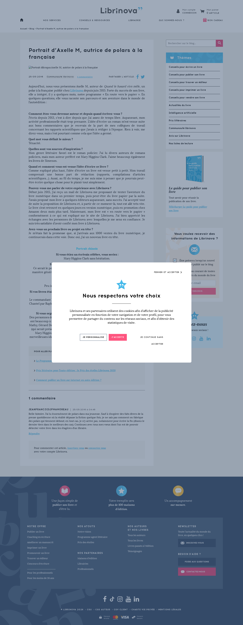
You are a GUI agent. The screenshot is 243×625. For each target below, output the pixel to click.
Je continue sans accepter (151, 340)
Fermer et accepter (167, 272)
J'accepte (118, 337)
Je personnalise (93, 337)
